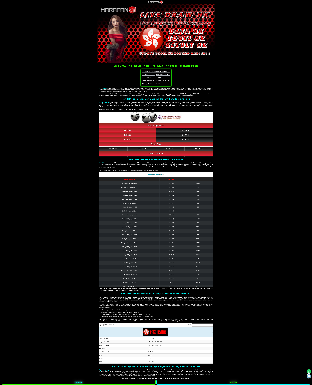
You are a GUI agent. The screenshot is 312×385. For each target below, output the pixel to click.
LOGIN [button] (233, 382)
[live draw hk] (156, 3)
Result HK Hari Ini (104, 102)
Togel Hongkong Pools (106, 370)
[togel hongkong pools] (156, 33)
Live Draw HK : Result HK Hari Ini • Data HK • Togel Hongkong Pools (157, 378)
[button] (309, 376)
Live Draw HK (103, 88)
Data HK (101, 163)
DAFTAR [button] (78, 382)
